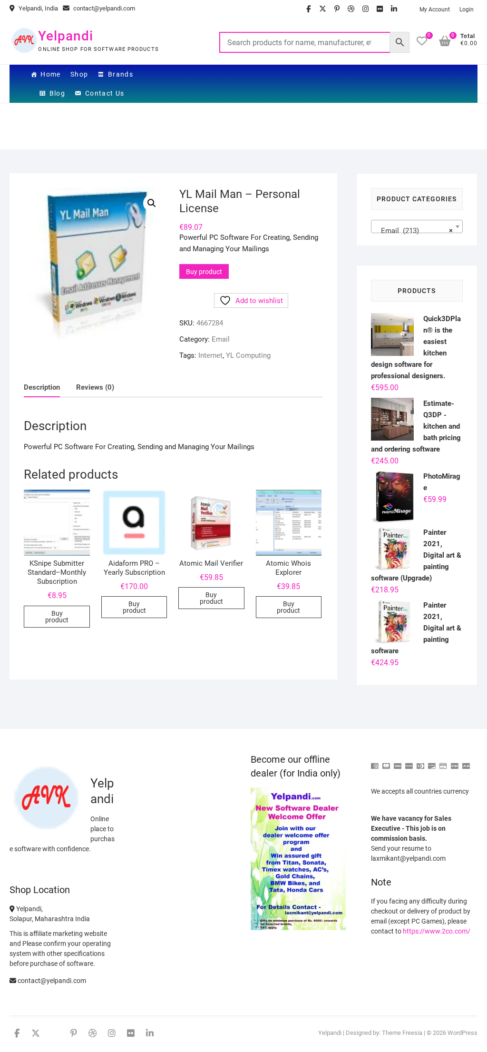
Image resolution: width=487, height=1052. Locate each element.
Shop (79, 74)
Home (50, 74)
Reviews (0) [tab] (95, 387)
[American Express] (375, 762)
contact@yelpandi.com (103, 8)
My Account (434, 9)
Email (221, 339)
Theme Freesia (402, 1032)
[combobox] (417, 226)
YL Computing (248, 355)
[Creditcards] (443, 762)
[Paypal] (409, 762)
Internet (210, 355)
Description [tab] (42, 387)
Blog (57, 93)
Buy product (204, 271)
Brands (120, 74)
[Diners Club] (420, 762)
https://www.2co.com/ (436, 931)
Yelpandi (65, 36)
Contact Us (105, 93)
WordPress (462, 1032)
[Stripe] (454, 762)
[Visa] (397, 762)
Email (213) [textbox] (414, 230)
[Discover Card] (432, 762)
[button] (151, 203)
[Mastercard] (386, 762)
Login (466, 9)
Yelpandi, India (37, 8)
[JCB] (466, 762)
